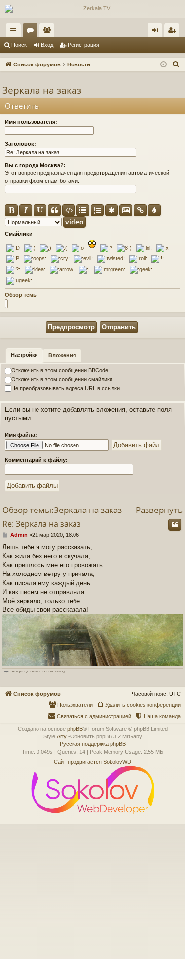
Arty (62, 736)
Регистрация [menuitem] (173, 32)
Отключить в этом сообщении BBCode (59, 370)
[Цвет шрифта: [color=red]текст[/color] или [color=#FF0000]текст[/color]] (154, 210)
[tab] (24, 355)
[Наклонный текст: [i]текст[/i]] (25, 210)
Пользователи (48, 32)
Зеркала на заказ (41, 90)
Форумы (32, 32)
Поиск (19, 45)
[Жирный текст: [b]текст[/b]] (11, 210)
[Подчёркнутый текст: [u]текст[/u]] (40, 210)
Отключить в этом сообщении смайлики (61, 379)
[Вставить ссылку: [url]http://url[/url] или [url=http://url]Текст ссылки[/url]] (140, 210)
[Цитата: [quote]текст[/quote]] (54, 210)
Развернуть (159, 509)
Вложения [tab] (62, 355)
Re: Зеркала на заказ (41, 524)
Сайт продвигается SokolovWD (92, 762)
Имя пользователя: (31, 122)
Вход (47, 45)
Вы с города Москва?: (35, 165)
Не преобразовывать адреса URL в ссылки (65, 388)
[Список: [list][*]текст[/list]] (82, 210)
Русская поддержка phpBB (93, 744)
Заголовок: (20, 144)
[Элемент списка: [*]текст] (111, 210)
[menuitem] (176, 64)
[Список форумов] (92, 9)
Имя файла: (21, 435)
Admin (19, 535)
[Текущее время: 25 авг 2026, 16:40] (163, 64)
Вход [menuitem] (157, 32)
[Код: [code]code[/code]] (68, 210)
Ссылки (15, 32)
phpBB (75, 729)
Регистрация (83, 45)
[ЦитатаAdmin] (174, 525)
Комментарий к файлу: (36, 460)
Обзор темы (21, 295)
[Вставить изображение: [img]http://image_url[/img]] (125, 210)
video (74, 221)
